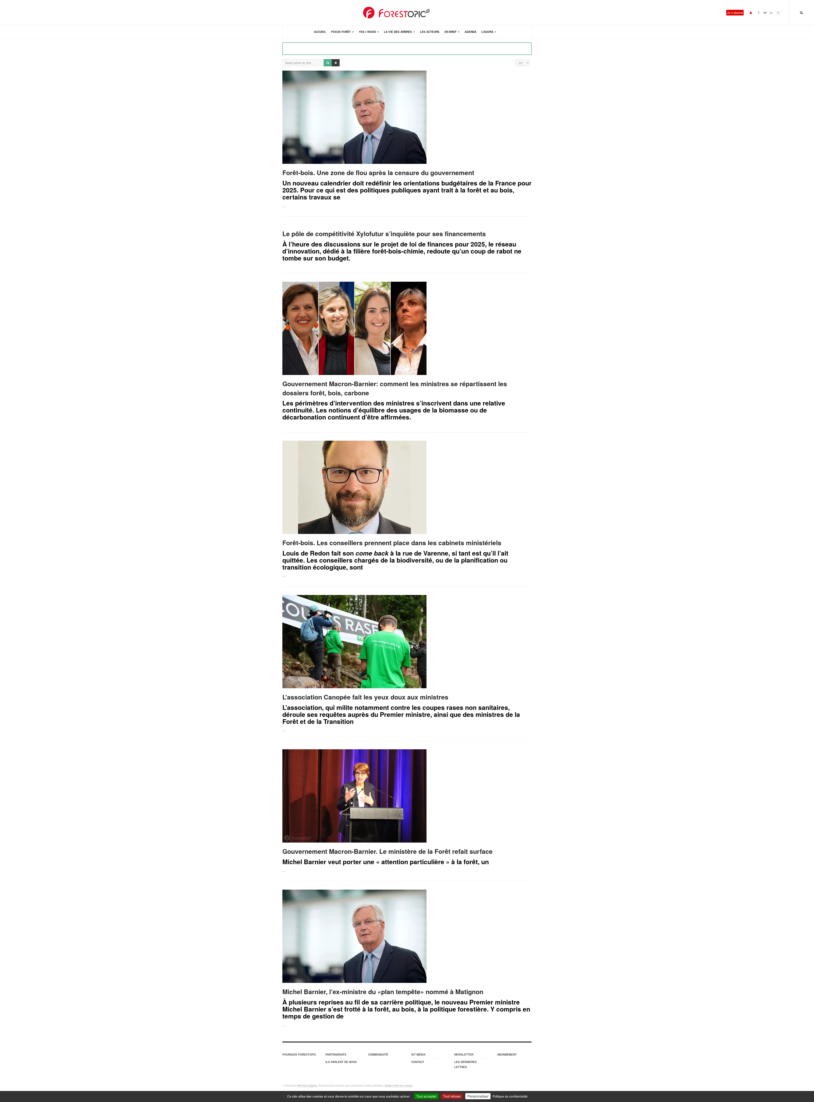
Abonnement (507, 1054)
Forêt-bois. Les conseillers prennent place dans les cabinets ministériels (391, 542)
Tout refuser (452, 1096)
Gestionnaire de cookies (399, 1085)
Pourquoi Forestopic (299, 1054)
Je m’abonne (735, 13)
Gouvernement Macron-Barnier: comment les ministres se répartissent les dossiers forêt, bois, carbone (394, 388)
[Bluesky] (765, 12)
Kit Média (418, 1054)
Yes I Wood (368, 32)
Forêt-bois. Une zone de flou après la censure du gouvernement (378, 172)
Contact (417, 1062)
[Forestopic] (396, 12)
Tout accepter (426, 1096)
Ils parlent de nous (341, 1062)
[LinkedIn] (771, 12)
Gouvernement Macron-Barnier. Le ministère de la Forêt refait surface (387, 851)
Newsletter (463, 1054)
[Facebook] (759, 12)
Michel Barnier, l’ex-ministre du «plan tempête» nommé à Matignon (382, 991)
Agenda (470, 32)
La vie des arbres (398, 32)
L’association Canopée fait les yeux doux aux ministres (365, 696)
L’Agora (487, 32)
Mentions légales (307, 1085)
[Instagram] (778, 12)
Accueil (320, 32)
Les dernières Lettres (465, 1064)
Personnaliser (477, 1096)
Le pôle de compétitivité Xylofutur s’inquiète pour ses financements (384, 233)
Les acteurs (429, 32)
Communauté (378, 1054)
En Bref (451, 32)
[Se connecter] (751, 12)
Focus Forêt (341, 32)
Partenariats (335, 1054)
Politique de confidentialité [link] (510, 1096)
